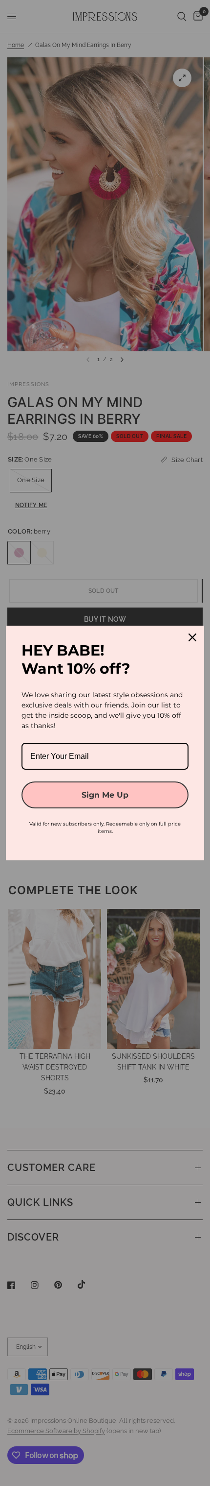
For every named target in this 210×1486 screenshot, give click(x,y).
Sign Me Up (105, 795)
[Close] (192, 637)
